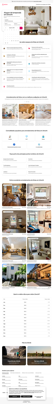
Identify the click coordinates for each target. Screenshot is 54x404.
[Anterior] (25, 102)
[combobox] (13, 21)
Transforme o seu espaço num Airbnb (43, 4)
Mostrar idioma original (37, 1)
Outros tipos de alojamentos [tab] (15, 372)
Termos (29, 402)
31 (7, 42)
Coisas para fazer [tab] (38, 372)
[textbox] (8, 24)
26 (11, 40)
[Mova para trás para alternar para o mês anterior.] (5, 27)
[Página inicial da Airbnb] (4, 4)
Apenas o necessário (26, 396)
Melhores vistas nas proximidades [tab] (28, 372)
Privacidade (25, 402)
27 (13, 40)
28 (15, 40)
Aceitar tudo (14, 396)
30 (5, 42)
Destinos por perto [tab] (5, 372)
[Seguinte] (28, 102)
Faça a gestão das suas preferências (39, 397)
